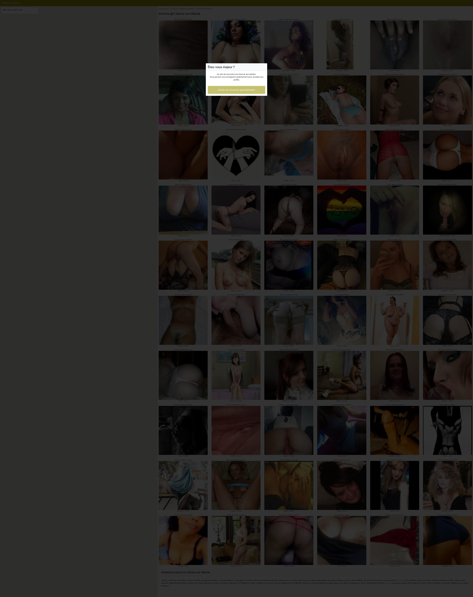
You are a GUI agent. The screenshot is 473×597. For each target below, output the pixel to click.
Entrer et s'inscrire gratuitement (236, 89)
